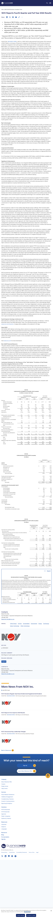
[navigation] (50, 3)
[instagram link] (15, 856)
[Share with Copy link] (19, 17)
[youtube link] (9, 856)
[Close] (51, 910)
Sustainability (26, 623)
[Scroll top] (48, 775)
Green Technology (14, 626)
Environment (34, 623)
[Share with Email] (16, 17)
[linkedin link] (5, 856)
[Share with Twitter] (10, 17)
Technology (46, 623)
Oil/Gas (20, 623)
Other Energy (13, 623)
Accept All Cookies (31, 915)
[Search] (47, 3)
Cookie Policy (27, 911)
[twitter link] (2, 856)
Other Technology (25, 626)
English (4, 661)
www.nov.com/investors (7, 324)
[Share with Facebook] (13, 17)
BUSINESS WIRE (12, 41)
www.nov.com (7, 340)
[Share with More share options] (22, 17)
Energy (40, 623)
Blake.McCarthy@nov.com (7, 619)
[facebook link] (12, 856)
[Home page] (7, 3)
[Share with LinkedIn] (7, 17)
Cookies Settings (20, 915)
